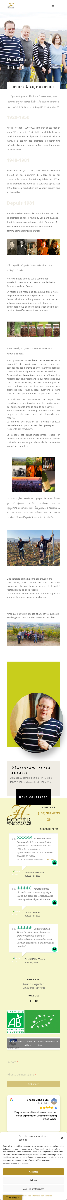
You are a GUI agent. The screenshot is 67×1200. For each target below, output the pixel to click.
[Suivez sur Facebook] (30, 1001)
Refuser (33, 1180)
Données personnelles (42, 1195)
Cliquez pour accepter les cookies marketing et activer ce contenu (33, 1043)
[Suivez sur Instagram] (36, 1001)
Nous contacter (33, 797)
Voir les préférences (33, 1188)
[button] (62, 1137)
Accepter (33, 1171)
